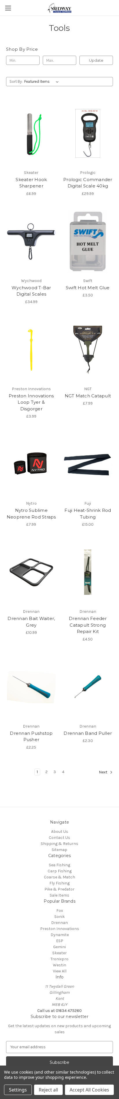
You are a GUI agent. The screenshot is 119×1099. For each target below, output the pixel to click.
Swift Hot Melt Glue (88, 287)
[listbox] (42, 81)
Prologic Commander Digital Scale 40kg (87, 183)
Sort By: (16, 81)
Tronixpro (59, 959)
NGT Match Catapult (88, 396)
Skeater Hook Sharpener (31, 183)
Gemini (59, 946)
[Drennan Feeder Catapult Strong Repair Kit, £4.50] (88, 572)
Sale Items (59, 895)
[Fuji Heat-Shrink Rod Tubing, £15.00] (88, 464)
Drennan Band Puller (88, 733)
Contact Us (59, 837)
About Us (59, 831)
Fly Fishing (59, 883)
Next (103, 772)
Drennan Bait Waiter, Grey (31, 622)
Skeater (59, 952)
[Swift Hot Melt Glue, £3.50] (88, 242)
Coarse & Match (59, 877)
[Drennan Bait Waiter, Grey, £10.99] (31, 572)
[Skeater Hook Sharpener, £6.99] (31, 133)
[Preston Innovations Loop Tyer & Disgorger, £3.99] (31, 350)
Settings (18, 1090)
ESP (59, 940)
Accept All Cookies (89, 1090)
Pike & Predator (59, 889)
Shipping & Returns (59, 843)
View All (59, 971)
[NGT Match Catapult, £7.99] (88, 350)
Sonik (59, 916)
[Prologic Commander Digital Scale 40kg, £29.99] (88, 133)
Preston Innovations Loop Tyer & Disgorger (31, 402)
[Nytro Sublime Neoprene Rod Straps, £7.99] (31, 464)
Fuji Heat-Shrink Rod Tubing (87, 514)
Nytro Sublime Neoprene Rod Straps (31, 514)
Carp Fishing (60, 871)
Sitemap (59, 849)
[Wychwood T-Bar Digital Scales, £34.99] (31, 242)
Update (96, 60)
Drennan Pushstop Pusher (31, 736)
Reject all (48, 1090)
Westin (59, 965)
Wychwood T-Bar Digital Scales (31, 291)
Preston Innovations (59, 928)
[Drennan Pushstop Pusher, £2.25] (31, 687)
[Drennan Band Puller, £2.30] (88, 687)
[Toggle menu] (8, 8)
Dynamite (60, 934)
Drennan (59, 922)
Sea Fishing (59, 865)
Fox (59, 910)
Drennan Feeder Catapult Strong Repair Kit (88, 625)
